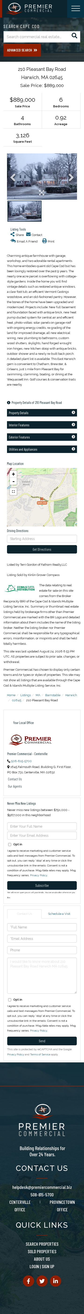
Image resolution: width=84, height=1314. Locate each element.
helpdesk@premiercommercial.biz (42, 1187)
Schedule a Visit (59, 914)
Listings (25, 695)
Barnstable (52, 695)
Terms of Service (40, 1054)
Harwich (71, 695)
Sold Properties (42, 1251)
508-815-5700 (21, 761)
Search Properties (42, 1244)
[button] (74, 37)
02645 (16, 700)
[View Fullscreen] (13, 491)
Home (11, 695)
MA (38, 695)
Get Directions (42, 549)
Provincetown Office (62, 1205)
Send (42, 1041)
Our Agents (15, 786)
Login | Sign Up (42, 1266)
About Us (42, 1259)
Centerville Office (20, 1205)
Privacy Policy (38, 875)
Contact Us (15, 779)
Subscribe (42, 885)
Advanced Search (19, 50)
